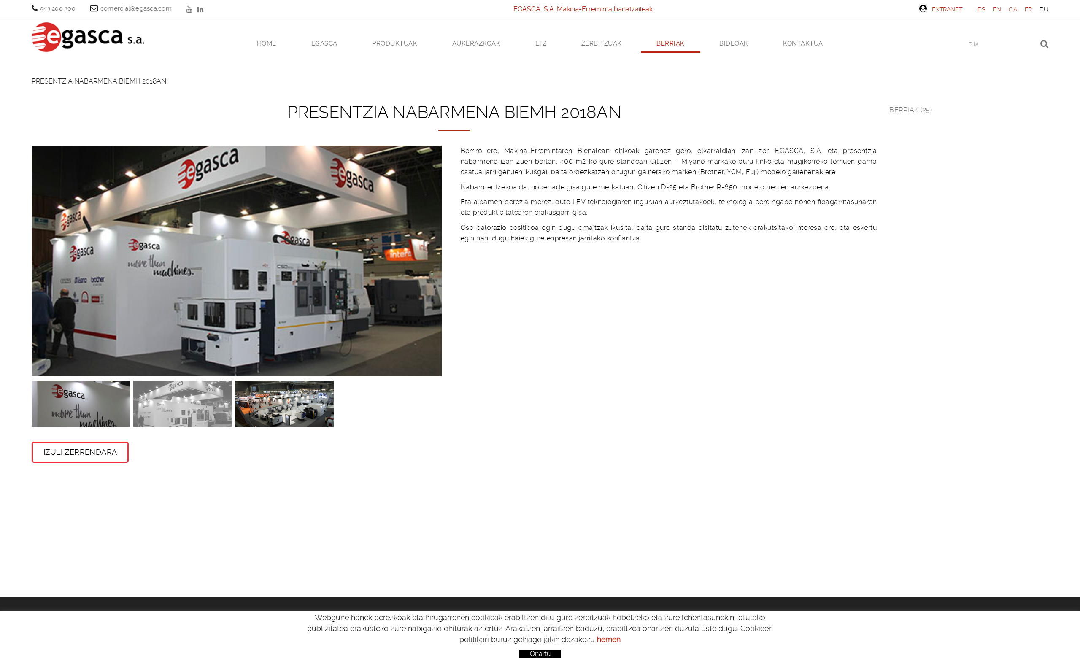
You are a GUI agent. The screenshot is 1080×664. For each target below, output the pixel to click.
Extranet (947, 9)
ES (981, 9)
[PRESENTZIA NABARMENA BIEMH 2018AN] (237, 261)
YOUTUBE (190, 9)
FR (1028, 9)
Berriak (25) (910, 110)
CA (1013, 9)
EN (997, 9)
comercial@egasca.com (136, 8)
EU (1044, 9)
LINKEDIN (201, 9)
